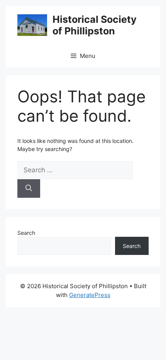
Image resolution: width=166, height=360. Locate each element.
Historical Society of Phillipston (95, 25)
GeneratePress (89, 295)
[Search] (28, 188)
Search (26, 232)
